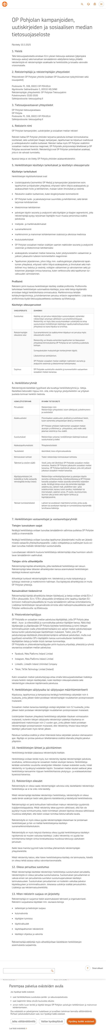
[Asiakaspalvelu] (88, 4)
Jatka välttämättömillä (23, 1021)
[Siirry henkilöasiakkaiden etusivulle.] (4, 4)
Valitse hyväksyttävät (52, 1021)
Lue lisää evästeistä (17, 1028)
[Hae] (82, 4)
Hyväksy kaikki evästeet (81, 1021)
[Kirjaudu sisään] (94, 4)
